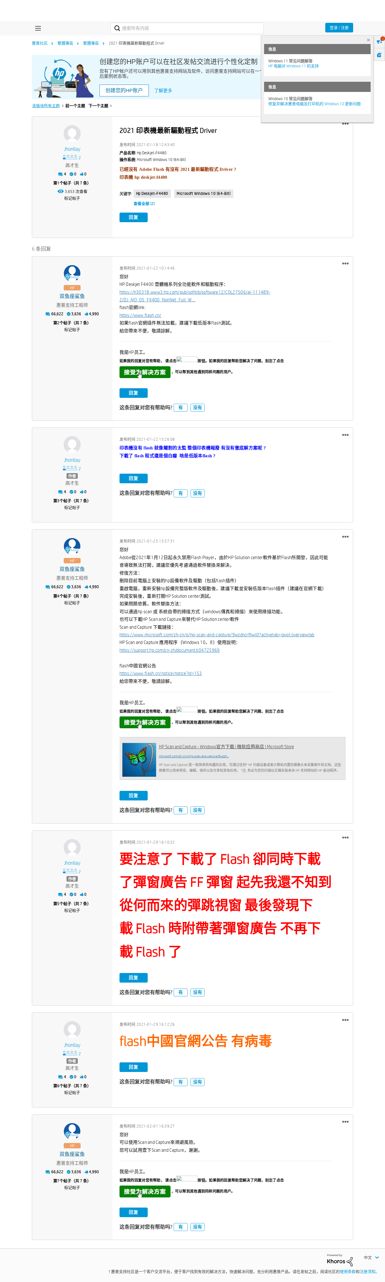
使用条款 (348, 1271)
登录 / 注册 (339, 27)
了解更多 (163, 90)
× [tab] (368, 40)
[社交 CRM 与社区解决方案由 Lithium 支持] (340, 1259)
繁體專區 (65, 43)
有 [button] (180, 408)
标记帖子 (72, 198)
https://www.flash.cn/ (140, 315)
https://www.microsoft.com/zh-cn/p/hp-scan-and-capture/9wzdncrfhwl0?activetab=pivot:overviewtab (217, 635)
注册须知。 (369, 1271)
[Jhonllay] (72, 133)
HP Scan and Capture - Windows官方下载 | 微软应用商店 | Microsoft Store (226, 747)
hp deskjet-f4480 (152, 193)
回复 (133, 217)
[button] (345, 123)
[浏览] (36, 28)
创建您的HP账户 (124, 90)
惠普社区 (40, 43)
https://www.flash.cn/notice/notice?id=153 (161, 673)
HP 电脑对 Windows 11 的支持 (293, 66)
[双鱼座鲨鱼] (72, 273)
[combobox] (187, 28)
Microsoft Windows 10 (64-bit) (204, 193)
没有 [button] (197, 408)
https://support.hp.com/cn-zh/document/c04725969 (170, 650)
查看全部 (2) (144, 203)
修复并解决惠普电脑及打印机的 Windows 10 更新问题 (314, 103)
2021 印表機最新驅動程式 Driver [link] (137, 43)
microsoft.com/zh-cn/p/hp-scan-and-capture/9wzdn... (194, 756)
